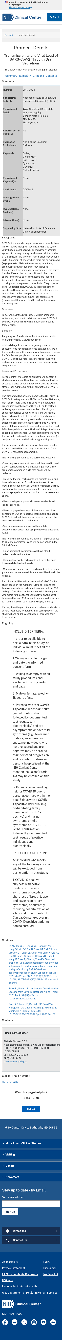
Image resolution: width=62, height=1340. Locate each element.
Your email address (13, 1197)
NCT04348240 (10, 1081)
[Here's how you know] (31, 5)
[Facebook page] (5, 1322)
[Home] (20, 17)
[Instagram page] (34, 1322)
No (37, 1098)
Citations (38, 75)
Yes (27, 1098)
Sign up (10, 1211)
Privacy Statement (13, 1268)
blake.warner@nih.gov (15, 1061)
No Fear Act (50, 1274)
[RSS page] (53, 1322)
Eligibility (25, 75)
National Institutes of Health (19, 1286)
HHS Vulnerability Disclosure (20, 1274)
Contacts (51, 75)
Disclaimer (49, 1268)
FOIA (46, 1261)
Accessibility (10, 1261)
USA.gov (7, 1280)
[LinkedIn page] (15, 1322)
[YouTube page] (43, 1322)
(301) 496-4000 (12, 1313)
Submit (31, 1109)
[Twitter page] (24, 1322)
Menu (54, 17)
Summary (11, 75)
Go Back (8, 35)
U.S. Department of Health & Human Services (29, 1292)
